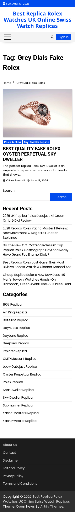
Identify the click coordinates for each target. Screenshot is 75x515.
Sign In (64, 37)
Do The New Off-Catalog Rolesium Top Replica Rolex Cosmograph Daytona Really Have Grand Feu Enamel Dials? (35, 250)
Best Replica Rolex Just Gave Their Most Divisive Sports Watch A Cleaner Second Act (37, 264)
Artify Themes (51, 506)
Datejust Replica (15, 320)
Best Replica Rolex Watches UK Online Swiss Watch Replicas (37, 20)
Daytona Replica (15, 335)
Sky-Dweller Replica (36, 142)
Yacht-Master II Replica (21, 413)
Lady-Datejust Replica (20, 366)
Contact (9, 452)
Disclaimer (11, 460)
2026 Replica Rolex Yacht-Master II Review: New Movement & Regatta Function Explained (35, 233)
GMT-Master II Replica (19, 359)
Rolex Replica (12, 142)
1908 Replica (12, 304)
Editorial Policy (14, 468)
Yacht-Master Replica (20, 421)
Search (9, 190)
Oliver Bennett (15, 180)
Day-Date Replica (16, 328)
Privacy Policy (13, 476)
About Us (10, 445)
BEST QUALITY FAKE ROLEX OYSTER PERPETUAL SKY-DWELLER (31, 154)
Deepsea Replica (16, 343)
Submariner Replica (18, 405)
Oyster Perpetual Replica (22, 374)
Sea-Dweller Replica (18, 390)
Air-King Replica (15, 312)
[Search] (52, 37)
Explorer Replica (15, 351)
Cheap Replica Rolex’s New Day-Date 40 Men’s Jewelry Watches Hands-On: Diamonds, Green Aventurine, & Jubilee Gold (37, 279)
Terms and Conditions (20, 483)
